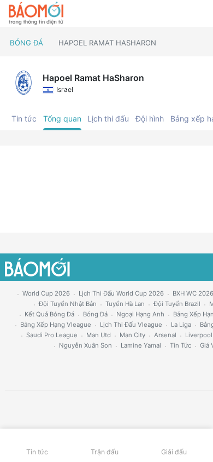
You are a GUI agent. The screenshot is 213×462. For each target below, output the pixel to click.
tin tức (180, 345)
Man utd (98, 335)
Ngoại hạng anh (140, 314)
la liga (181, 324)
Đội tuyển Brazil (176, 304)
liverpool (198, 335)
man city (132, 335)
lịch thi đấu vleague (131, 324)
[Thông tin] (181, 14)
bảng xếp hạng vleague (55, 324)
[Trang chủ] (36, 14)
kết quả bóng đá (49, 314)
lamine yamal (141, 345)
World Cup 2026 (46, 293)
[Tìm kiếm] (199, 14)
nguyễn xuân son (85, 345)
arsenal (165, 335)
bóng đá (95, 314)
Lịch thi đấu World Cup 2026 (121, 293)
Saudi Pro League (52, 335)
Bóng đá (26, 42)
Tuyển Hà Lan (125, 304)
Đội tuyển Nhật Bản (68, 304)
